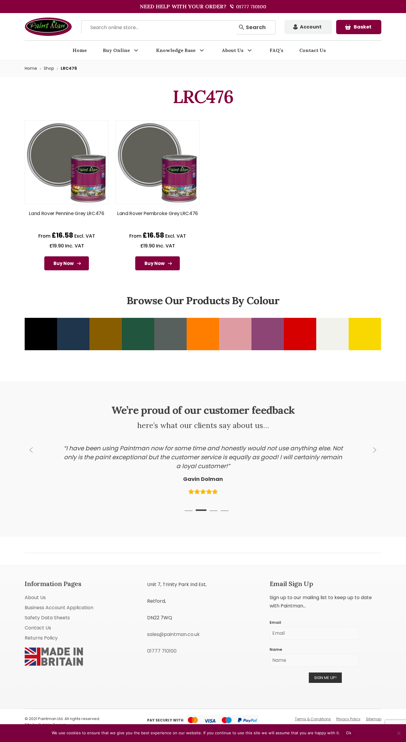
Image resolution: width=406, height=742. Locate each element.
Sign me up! (325, 678)
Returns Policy (41, 637)
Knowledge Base (176, 50)
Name (276, 649)
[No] (399, 733)
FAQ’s (276, 50)
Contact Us (312, 50)
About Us (232, 50)
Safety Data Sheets (47, 617)
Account (311, 26)
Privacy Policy (348, 719)
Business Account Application (59, 607)
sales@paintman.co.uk (173, 634)
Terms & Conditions (313, 719)
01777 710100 (250, 7)
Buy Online (116, 50)
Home (80, 50)
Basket (363, 26)
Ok (348, 732)
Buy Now (63, 263)
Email (275, 622)
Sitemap (373, 719)
